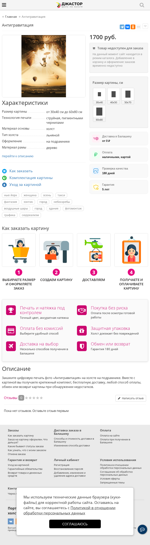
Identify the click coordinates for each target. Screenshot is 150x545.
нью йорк (10, 195)
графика (9, 215)
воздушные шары (16, 208)
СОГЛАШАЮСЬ (75, 524)
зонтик (28, 202)
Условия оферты (110, 478)
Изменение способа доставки (72, 445)
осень (47, 195)
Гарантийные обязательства (25, 469)
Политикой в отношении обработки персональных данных (69, 510)
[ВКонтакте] (127, 27)
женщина (30, 195)
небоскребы (62, 202)
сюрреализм (30, 215)
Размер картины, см (108, 82)
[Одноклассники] (133, 27)
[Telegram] (122, 27)
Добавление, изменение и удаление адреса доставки (70, 474)
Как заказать (21, 170)
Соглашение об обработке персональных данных (116, 473)
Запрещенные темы (112, 482)
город (43, 202)
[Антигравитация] (44, 66)
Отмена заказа (17, 454)
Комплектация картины (31, 177)
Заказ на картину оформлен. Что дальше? (28, 441)
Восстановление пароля (68, 469)
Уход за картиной (25, 184)
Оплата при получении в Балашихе (115, 441)
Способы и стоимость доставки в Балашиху (74, 440)
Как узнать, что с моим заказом (27, 450)
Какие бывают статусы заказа (26, 446)
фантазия (10, 202)
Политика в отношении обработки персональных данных (121, 466)
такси (61, 195)
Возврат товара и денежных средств (25, 474)
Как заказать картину (21, 435)
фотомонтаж (73, 208)
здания (53, 208)
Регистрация (61, 465)
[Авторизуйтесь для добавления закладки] (145, 26)
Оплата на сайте (110, 435)
